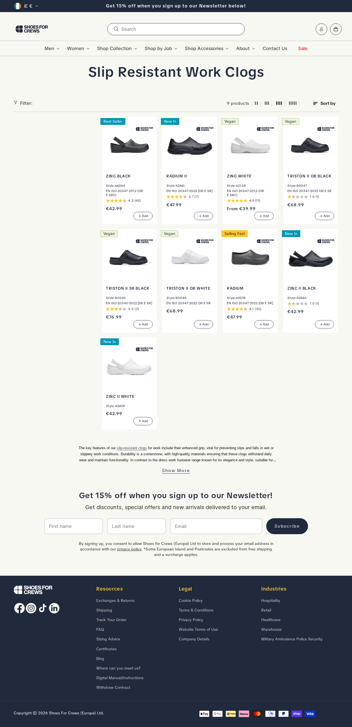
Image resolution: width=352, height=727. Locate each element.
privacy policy (129, 549)
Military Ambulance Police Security (292, 639)
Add (145, 216)
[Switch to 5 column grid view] (292, 103)
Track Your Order (111, 619)
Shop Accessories (204, 48)
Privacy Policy (191, 619)
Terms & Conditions (196, 609)
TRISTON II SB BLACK (127, 288)
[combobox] (176, 29)
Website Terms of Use (198, 629)
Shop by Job (158, 48)
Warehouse (271, 629)
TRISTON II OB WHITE (188, 288)
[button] (50, 48)
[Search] (116, 29)
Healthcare (270, 619)
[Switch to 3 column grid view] (267, 103)
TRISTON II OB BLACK (309, 176)
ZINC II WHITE (120, 396)
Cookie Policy (191, 600)
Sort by (328, 103)
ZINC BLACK (118, 176)
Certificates (106, 648)
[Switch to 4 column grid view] (279, 103)
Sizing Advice (108, 639)
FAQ (100, 629)
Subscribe (287, 526)
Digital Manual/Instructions (120, 677)
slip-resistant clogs (132, 448)
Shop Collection (114, 48)
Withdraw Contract (113, 687)
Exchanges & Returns (115, 600)
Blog (100, 658)
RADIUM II (176, 176)
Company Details (194, 639)
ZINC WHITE (239, 176)
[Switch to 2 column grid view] (256, 103)
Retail (266, 609)
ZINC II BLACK (301, 288)
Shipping (104, 609)
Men (49, 48)
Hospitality (270, 600)
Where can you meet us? (118, 667)
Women (75, 48)
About (243, 48)
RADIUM (235, 288)
